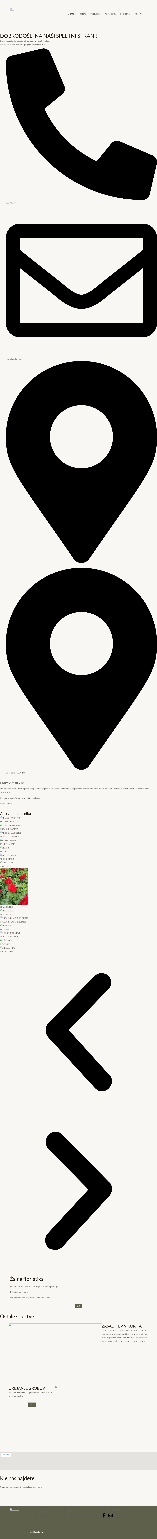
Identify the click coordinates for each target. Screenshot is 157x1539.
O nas (83, 14)
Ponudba (95, 14)
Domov (72, 14)
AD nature (110, 14)
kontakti (139, 14)
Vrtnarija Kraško (8, 1)
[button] (78, 1032)
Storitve (125, 14)
